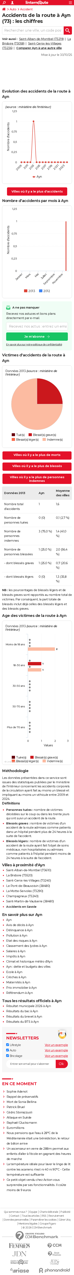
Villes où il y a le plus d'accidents (37, 191)
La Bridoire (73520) (19, 875)
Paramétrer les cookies (43, 1219)
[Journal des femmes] (19, 1245)
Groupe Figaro (48, 1223)
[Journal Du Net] (19, 1253)
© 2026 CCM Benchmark (37, 1227)
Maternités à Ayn (18, 982)
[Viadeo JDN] (54, 1262)
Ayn (9, 920)
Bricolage (15, 1056)
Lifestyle (15, 1045)
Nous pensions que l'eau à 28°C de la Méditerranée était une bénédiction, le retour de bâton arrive (38, 1138)
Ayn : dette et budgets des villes (28, 967)
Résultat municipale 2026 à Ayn (28, 1006)
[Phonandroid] (54, 1270)
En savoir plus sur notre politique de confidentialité (34, 344)
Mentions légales (27, 1223)
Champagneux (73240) (22, 896)
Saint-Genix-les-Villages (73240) (28, 880)
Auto (13, 9)
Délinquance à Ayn (19, 930)
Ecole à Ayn (14, 972)
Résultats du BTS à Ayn (22, 1022)
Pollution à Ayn (16, 935)
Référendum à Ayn (19, 993)
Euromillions (15, 1128)
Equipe (33, 1211)
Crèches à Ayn (16, 977)
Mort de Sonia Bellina (21, 1102)
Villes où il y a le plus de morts (37, 455)
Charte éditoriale (48, 1211)
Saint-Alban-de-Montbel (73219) (41, 39)
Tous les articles (30, 1215)
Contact (15, 1215)
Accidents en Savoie (21, 907)
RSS (44, 1215)
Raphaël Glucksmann (22, 1123)
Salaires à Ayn (15, 951)
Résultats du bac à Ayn (22, 1011)
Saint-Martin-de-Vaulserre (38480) (30, 901)
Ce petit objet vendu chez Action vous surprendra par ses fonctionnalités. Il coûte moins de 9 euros (36, 1185)
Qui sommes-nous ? (15, 1211)
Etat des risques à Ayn (21, 941)
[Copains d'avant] (19, 1262)
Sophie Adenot (17, 1091)
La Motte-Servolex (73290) (24, 891)
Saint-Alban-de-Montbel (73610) (28, 870)
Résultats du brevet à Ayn (24, 1016)
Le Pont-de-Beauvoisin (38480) (28, 886)
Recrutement (56, 1215)
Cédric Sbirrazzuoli (19, 1112)
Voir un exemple (56, 1045)
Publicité (65, 1211)
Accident (26, 9)
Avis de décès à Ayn (20, 925)
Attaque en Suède (19, 1117)
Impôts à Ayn (15, 956)
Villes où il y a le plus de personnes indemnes (37, 479)
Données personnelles (16, 1219)
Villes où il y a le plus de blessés (37, 466)
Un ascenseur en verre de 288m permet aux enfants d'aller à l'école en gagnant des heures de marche (39, 1154)
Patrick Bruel (16, 1107)
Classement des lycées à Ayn (26, 946)
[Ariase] (19, 1270)
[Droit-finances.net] (54, 1253)
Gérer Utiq (65, 1219)
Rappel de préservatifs (22, 1097)
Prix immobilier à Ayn (21, 988)
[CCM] (54, 1245)
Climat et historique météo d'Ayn (29, 961)
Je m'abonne (34, 336)
